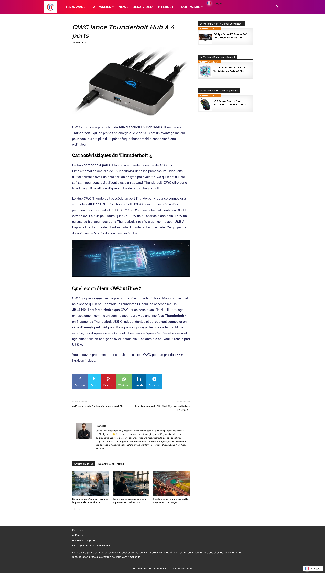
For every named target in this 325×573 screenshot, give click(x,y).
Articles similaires (83, 464)
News (124, 7)
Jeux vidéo (143, 7)
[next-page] (80, 509)
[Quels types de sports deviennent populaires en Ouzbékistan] (131, 483)
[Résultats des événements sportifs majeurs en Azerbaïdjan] (171, 483)
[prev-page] (74, 509)
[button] (277, 7)
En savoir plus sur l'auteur (110, 464)
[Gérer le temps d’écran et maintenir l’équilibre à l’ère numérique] (90, 483)
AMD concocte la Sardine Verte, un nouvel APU (98, 406)
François (80, 42)
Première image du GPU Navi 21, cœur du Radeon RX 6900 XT (162, 408)
